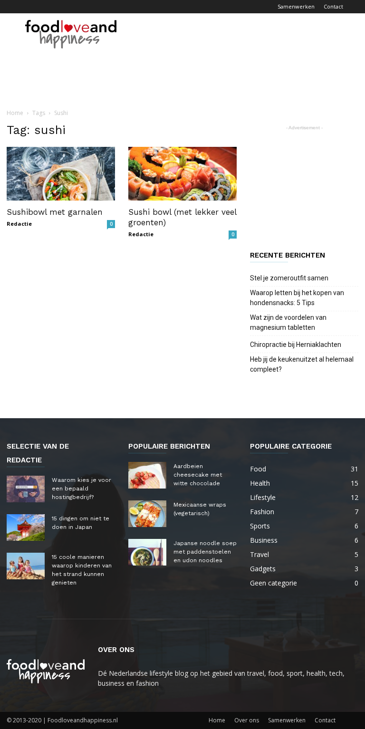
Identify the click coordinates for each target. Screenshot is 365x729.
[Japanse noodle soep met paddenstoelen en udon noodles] (147, 552)
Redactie (19, 223)
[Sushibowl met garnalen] (61, 174)
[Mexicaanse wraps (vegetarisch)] (147, 513)
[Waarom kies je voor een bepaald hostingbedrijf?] (26, 489)
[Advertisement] (246, 34)
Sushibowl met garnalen (55, 212)
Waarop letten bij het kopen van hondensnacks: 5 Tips (297, 298)
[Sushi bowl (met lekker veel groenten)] (182, 174)
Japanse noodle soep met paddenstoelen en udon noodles (205, 552)
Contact (333, 6)
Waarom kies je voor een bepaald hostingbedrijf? (81, 488)
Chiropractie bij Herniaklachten (295, 344)
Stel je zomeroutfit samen (289, 278)
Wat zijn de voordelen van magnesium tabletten (288, 322)
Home (15, 113)
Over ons (246, 720)
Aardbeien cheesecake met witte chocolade (197, 475)
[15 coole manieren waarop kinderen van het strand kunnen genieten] (26, 566)
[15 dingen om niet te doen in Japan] (26, 527)
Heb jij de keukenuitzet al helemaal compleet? (302, 364)
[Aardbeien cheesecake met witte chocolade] (147, 475)
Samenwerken (296, 6)
